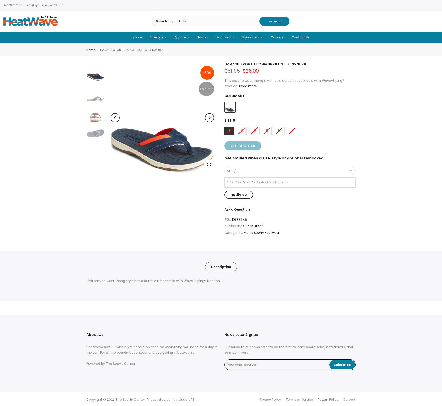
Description (221, 267)
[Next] (209, 117)
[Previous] (115, 117)
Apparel (180, 37)
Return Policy (328, 399)
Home (137, 37)
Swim (201, 37)
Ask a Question (237, 209)
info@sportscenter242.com (45, 5)
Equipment (251, 37)
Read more (248, 86)
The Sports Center (120, 364)
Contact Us (300, 37)
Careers (277, 37)
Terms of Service (299, 399)
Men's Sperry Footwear (262, 232)
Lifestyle (156, 37)
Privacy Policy (270, 399)
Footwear (224, 37)
